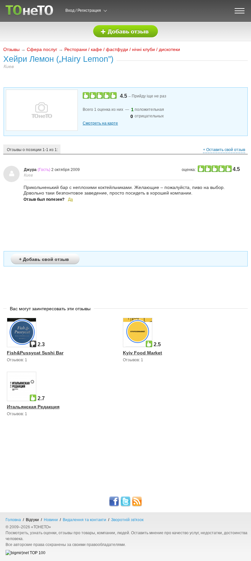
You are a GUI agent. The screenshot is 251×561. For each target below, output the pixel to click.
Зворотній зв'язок (127, 520)
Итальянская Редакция (33, 406)
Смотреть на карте (100, 123)
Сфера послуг (42, 49)
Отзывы (11, 49)
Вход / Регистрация (83, 10)
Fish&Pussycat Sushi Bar (35, 352)
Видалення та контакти (84, 520)
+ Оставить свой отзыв (224, 149)
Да (70, 199)
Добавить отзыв (125, 31)
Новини (51, 520)
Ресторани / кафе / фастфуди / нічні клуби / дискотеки (122, 49)
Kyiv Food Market (142, 352)
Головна (13, 520)
